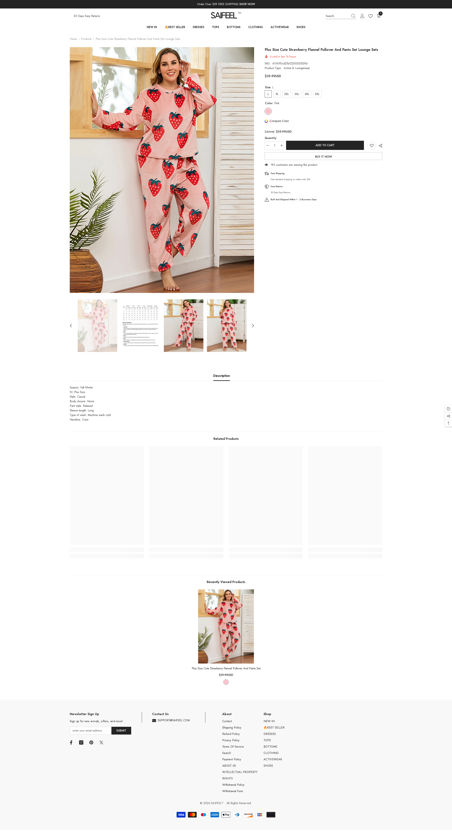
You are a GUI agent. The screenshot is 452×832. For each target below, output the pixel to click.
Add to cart (325, 145)
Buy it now (323, 157)
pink (226, 682)
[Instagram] (81, 742)
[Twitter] (101, 742)
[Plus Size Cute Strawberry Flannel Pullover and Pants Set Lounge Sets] (226, 626)
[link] (107, 550)
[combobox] (337, 16)
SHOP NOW (247, 4)
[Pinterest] (91, 742)
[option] (162, 170)
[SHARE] (379, 145)
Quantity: (271, 138)
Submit (121, 731)
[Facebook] (71, 742)
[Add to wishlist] (371, 145)
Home (73, 39)
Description (221, 375)
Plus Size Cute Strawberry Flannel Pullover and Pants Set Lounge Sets (226, 668)
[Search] (341, 16)
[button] (70, 325)
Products (86, 39)
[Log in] (362, 16)
